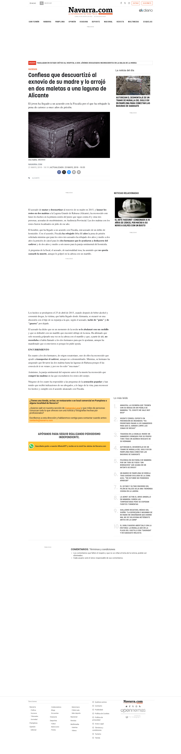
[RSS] (140, 706)
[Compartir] (59, 172)
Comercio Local (73, 408)
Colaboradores (56, 707)
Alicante (35, 178)
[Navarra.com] (90, 10)
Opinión (72, 21)
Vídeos (74, 730)
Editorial (33, 730)
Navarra (47, 21)
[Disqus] (111, 595)
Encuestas (55, 713)
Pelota (53, 730)
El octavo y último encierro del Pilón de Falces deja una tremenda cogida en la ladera (136, 488)
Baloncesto (55, 727)
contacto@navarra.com (41, 420)
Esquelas (147, 21)
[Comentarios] (79, 172)
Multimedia (133, 21)
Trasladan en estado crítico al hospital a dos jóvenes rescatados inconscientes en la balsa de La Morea (87, 63)
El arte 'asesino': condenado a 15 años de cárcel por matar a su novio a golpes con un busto (132, 223)
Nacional (108, 21)
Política (33, 710)
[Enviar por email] (74, 172)
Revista (120, 21)
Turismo (98, 734)
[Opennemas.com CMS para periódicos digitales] (133, 713)
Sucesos (34, 713)
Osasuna (84, 21)
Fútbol (53, 724)
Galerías (75, 727)
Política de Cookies (102, 714)
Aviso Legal (99, 724)
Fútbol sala (75, 710)
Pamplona (60, 21)
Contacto (98, 706)
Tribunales (34, 716)
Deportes (53, 721)
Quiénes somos (101, 702)
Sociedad (34, 719)
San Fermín (34, 21)
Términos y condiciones (102, 549)
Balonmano (76, 707)
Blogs (53, 710)
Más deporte (76, 713)
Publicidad (99, 710)
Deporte (96, 21)
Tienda (97, 738)
